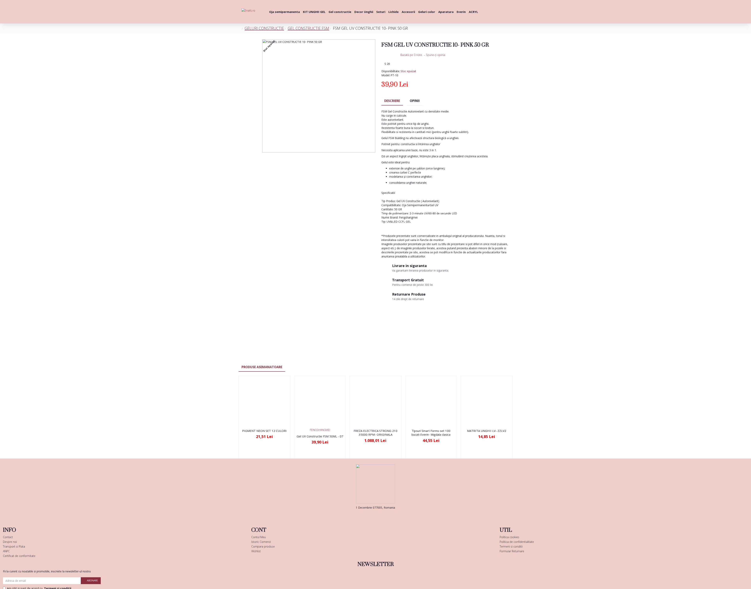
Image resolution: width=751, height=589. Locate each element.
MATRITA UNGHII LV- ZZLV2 (486, 431)
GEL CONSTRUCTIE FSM (308, 28)
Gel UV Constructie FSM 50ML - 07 (320, 436)
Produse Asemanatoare (262, 367)
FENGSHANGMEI (320, 430)
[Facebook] (370, 515)
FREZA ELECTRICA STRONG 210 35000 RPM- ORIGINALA (375, 433)
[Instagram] (381, 515)
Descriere (392, 101)
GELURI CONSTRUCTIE (264, 28)
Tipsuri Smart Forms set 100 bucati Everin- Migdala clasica (430, 433)
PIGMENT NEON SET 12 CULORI (264, 431)
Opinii (415, 101)
